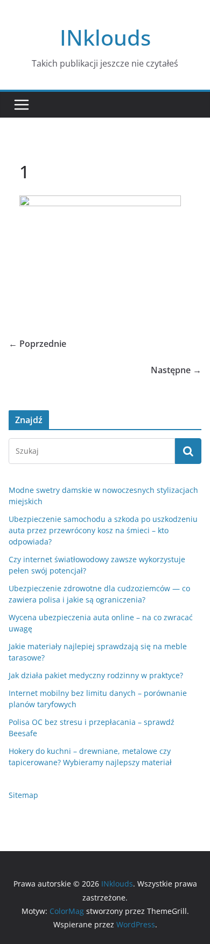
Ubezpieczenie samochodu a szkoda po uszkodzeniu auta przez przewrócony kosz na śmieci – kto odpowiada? (103, 530)
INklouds (105, 37)
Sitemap (23, 795)
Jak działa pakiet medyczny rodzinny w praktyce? (96, 675)
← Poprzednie (37, 344)
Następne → (176, 370)
